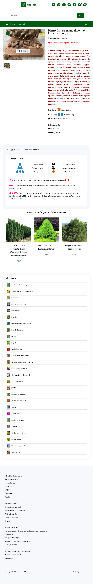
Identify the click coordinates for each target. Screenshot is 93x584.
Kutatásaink (9, 558)
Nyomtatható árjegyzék (13, 507)
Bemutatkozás (10, 483)
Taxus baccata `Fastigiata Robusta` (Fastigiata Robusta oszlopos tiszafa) (18, 250)
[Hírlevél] (69, 4)
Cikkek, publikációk (11, 517)
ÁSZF (7, 490)
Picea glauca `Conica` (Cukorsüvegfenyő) (46, 247)
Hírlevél (7, 521)
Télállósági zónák (11, 514)
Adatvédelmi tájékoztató (13, 476)
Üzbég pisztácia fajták (12, 538)
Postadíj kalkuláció (11, 527)
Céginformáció (10, 493)
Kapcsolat (8, 486)
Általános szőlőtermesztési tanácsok (18, 541)
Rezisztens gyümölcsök (13, 555)
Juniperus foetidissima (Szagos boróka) (74, 247)
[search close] (86, 4)
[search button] (80, 15)
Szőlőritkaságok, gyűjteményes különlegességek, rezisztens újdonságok (26, 532)
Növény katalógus (11, 503)
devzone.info (83, 572)
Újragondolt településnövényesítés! (17, 551)
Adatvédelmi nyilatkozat (13, 479)
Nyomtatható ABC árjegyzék (15, 510)
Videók (7, 497)
